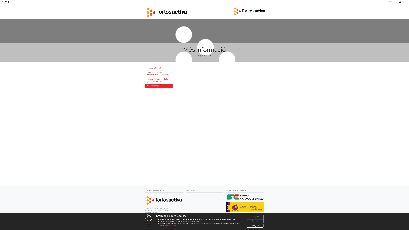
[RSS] (3, 2)
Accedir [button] (403, 2)
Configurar (255, 226)
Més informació (153, 86)
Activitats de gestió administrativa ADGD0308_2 (158, 73)
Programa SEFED (154, 68)
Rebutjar (255, 221)
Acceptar (255, 217)
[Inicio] (166, 11)
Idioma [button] (393, 2)
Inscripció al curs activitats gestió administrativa (157, 80)
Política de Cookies (170, 225)
